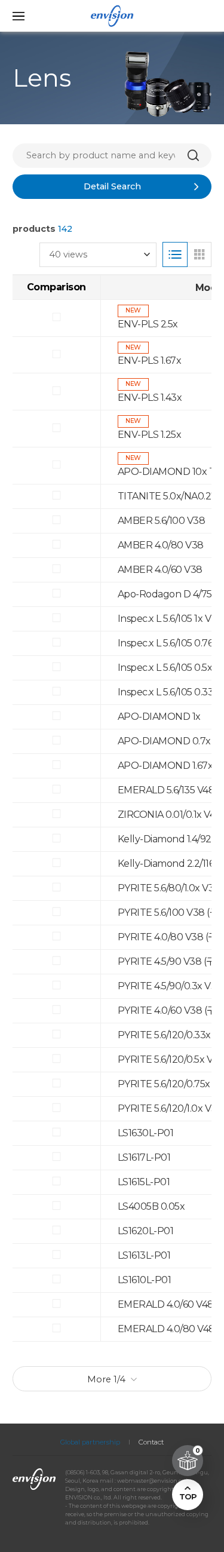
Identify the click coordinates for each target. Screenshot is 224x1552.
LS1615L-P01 (144, 1182)
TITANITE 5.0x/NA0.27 (167, 496)
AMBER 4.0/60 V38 (160, 569)
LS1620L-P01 (146, 1231)
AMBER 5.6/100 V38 (161, 520)
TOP (187, 1496)
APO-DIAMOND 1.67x (165, 765)
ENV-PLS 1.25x (150, 434)
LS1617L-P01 (144, 1157)
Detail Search (112, 186)
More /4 (106, 1379)
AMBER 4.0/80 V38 (161, 545)
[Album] (199, 254)
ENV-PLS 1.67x (150, 360)
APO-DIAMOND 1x (159, 716)
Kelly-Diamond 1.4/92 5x (171, 839)
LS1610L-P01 (144, 1280)
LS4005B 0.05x (151, 1206)
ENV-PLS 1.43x (150, 397)
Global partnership (90, 1442)
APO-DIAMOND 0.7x (164, 741)
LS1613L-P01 (144, 1255)
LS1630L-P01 (146, 1133)
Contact (151, 1442)
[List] (175, 254)
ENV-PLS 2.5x (148, 324)
